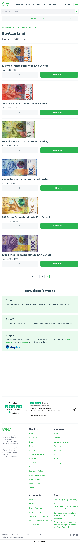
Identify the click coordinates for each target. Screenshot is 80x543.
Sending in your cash (37, 484)
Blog (31, 442)
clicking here (11, 307)
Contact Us (34, 525)
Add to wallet (59, 75)
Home (31, 434)
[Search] (76, 11)
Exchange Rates (33, 5)
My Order (33, 504)
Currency (19, 5)
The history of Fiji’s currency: (66, 500)
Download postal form (38, 475)
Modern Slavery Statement (40, 520)
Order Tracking (35, 508)
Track (31, 488)
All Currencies (7, 27)
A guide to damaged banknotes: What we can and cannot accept (66, 506)
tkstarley (19, 537)
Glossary (57, 463)
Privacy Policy (35, 512)
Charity (32, 450)
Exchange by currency (26, 27)
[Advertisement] (40, 375)
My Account (34, 500)
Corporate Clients (36, 454)
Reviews (52, 5)
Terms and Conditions (38, 516)
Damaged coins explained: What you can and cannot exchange (65, 515)
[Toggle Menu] (76, 4)
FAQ (44, 5)
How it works (34, 479)
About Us (33, 438)
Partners (57, 446)
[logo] (6, 4)
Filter (33, 18)
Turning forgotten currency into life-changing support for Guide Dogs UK (65, 524)
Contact (32, 463)
